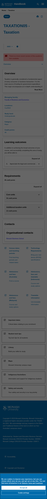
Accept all (23, 488)
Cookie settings (23, 493)
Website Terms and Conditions (32, 483)
